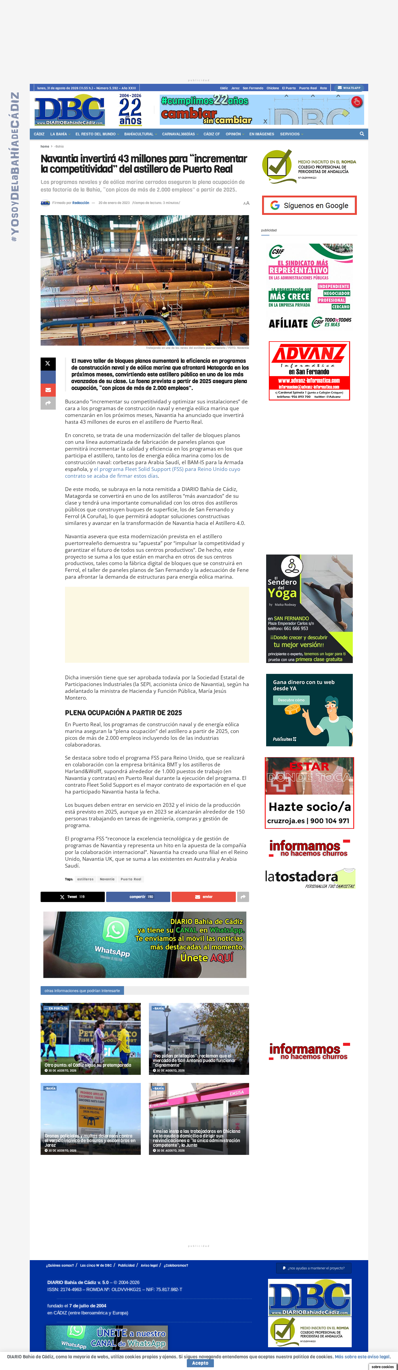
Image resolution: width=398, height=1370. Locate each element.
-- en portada (56, 1008)
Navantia (107, 879)
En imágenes (261, 133)
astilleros (85, 879)
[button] (313, 1268)
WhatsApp (351, 88)
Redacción (80, 202)
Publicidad (126, 1265)
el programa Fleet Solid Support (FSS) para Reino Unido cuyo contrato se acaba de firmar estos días (152, 472)
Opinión (233, 133)
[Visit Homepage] (90, 110)
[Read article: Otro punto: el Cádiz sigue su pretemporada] (91, 1039)
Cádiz (224, 88)
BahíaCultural (139, 133)
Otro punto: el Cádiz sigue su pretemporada (88, 1065)
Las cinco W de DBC (96, 1265)
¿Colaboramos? (176, 1265)
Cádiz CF (212, 133)
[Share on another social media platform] (48, 403)
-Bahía (59, 146)
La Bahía (58, 133)
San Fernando (253, 88)
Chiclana (273, 88)
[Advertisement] (199, 38)
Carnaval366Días (178, 133)
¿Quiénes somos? (60, 1265)
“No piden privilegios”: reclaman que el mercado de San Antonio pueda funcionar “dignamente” (194, 1060)
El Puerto (289, 88)
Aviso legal (149, 1265)
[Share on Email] (48, 390)
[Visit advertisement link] (262, 110)
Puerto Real (308, 88)
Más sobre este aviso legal (362, 1357)
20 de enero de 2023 (114, 202)
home (45, 146)
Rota (323, 88)
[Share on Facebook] (48, 377)
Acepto (200, 1363)
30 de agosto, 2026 (62, 1071)
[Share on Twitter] (48, 364)
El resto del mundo (96, 133)
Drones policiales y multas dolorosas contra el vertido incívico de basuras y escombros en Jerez (90, 1140)
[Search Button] (362, 134)
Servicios (290, 133)
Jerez (235, 88)
